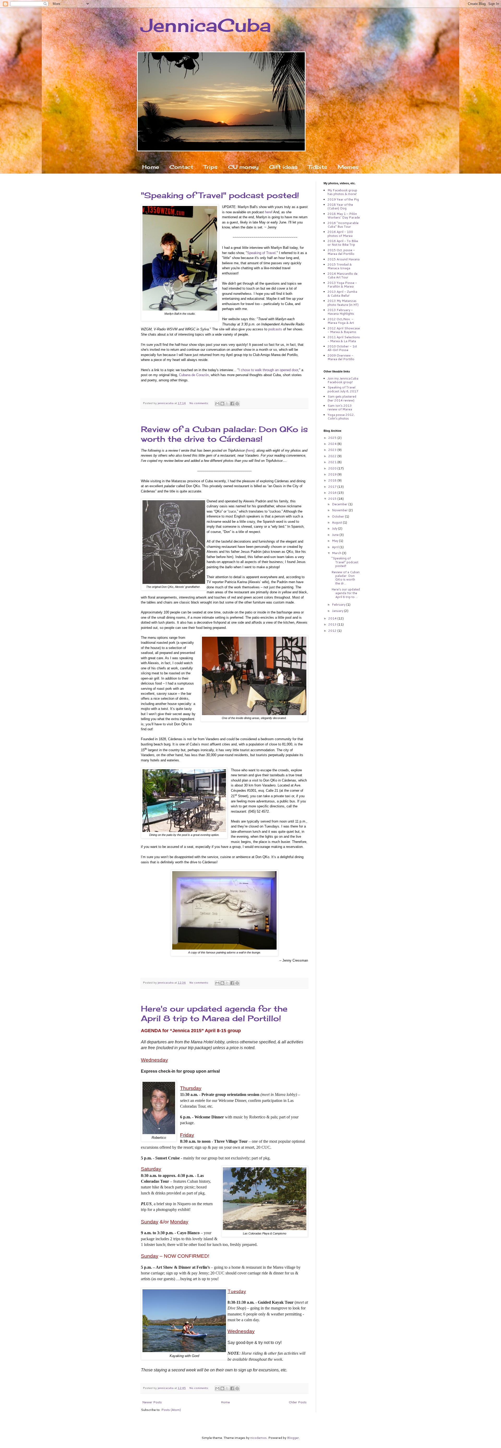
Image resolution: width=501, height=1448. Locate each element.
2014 (332, 618)
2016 (332, 492)
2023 (332, 449)
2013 (332, 624)
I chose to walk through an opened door (268, 370)
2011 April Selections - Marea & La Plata (343, 339)
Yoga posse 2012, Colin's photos (341, 416)
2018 (332, 480)
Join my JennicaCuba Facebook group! (342, 380)
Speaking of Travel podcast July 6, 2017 (342, 389)
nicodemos (258, 1437)
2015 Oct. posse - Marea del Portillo (341, 252)
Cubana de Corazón (194, 375)
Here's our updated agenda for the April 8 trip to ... (345, 593)
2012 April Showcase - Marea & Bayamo (343, 330)
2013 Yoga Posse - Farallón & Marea (342, 284)
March (337, 553)
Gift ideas (283, 167)
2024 (332, 443)
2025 (332, 437)
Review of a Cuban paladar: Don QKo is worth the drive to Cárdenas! (224, 434)
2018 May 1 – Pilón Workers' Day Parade (343, 215)
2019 (332, 474)
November (340, 510)
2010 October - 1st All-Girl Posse (342, 348)
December (340, 504)
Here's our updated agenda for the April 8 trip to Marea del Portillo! (214, 1013)
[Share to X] (227, 403)
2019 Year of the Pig (343, 199)
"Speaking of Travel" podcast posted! (220, 195)
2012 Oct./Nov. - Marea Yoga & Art (340, 321)
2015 (332, 498)
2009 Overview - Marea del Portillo (340, 357)
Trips (211, 167)
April (335, 547)
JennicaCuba (206, 25)
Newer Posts (152, 1402)
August (337, 522)
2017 (332, 486)
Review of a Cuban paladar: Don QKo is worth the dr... (345, 577)
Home (150, 167)
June (335, 534)
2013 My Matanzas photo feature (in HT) (343, 302)
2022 (332, 456)
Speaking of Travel (261, 253)
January (338, 610)
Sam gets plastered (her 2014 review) (341, 398)
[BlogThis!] (222, 403)
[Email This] (217, 403)
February (339, 604)
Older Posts (298, 1402)
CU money (243, 167)
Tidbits (317, 167)
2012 (332, 630)
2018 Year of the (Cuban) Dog (340, 206)
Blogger (293, 1437)
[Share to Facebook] (232, 403)
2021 (332, 462)
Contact (181, 167)
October (338, 516)
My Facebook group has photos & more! (342, 192)
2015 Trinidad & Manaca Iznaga (339, 266)
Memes (348, 167)
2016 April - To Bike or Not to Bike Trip (342, 243)
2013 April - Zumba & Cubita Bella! (342, 293)
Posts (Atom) (171, 1409)
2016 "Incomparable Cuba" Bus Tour (343, 225)
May (335, 540)
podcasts (275, 329)
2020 (332, 468)
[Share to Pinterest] (237, 403)
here (268, 212)
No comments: (199, 403)
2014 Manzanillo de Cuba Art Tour (342, 275)
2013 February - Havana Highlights (340, 312)
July (335, 528)
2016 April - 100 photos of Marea (340, 233)
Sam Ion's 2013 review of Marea (339, 407)
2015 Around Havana (343, 259)
